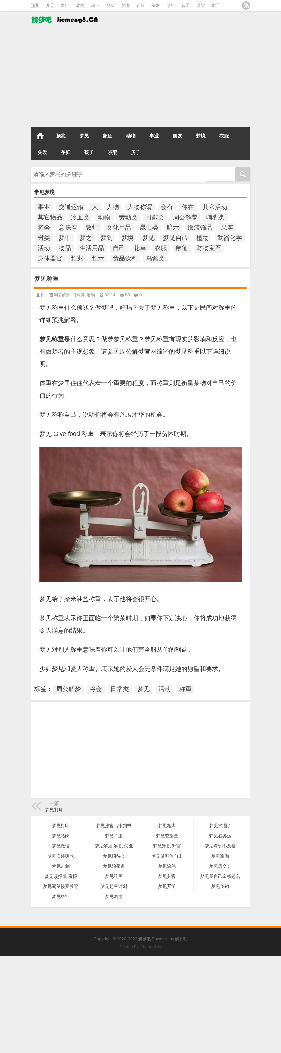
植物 (202, 237)
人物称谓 (139, 207)
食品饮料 (125, 258)
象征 (65, 5)
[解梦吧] (65, 15)
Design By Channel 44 (141, 947)
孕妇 (171, 5)
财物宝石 (208, 248)
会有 (167, 207)
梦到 (106, 237)
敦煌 (92, 227)
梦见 (50, 5)
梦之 (86, 237)
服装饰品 (200, 227)
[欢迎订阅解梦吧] (246, 5)
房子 (216, 5)
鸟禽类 (155, 258)
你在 (188, 207)
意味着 (68, 227)
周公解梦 (185, 217)
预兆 (35, 5)
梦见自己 (175, 237)
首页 (40, 135)
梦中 (65, 237)
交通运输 (71, 207)
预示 (98, 258)
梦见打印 (54, 809)
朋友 (110, 5)
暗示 (173, 227)
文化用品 (119, 227)
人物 (113, 207)
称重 (185, 689)
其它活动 (215, 207)
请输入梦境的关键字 (51, 169)
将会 (44, 227)
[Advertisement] (140, 77)
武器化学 (229, 237)
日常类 (78, 295)
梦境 (125, 5)
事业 (95, 5)
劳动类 (128, 217)
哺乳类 (215, 217)
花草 (140, 248)
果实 (227, 227)
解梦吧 (181, 938)
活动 (44, 248)
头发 (155, 5)
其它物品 (50, 217)
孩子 (186, 5)
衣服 (140, 5)
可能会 (155, 217)
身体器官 (50, 258)
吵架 (201, 5)
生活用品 (92, 248)
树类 (44, 237)
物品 (65, 248)
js (42, 295)
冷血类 (80, 217)
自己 (119, 248)
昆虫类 (149, 227)
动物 (80, 5)
